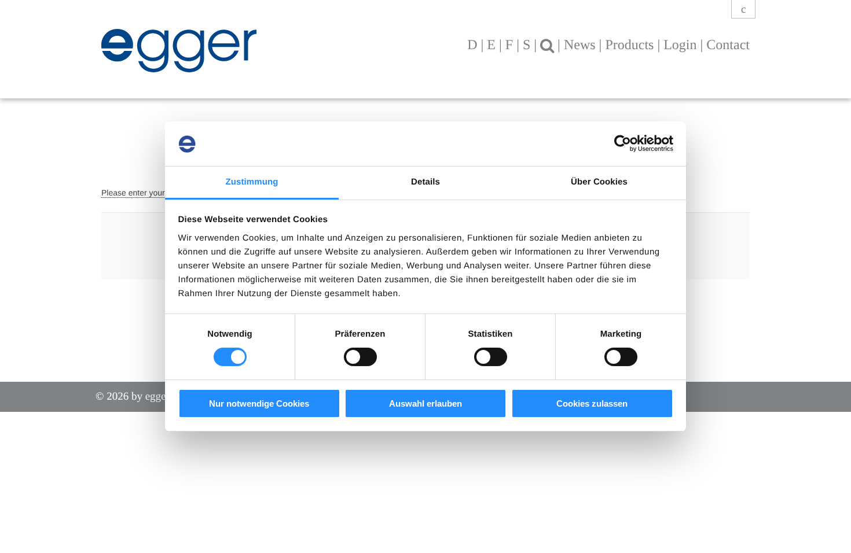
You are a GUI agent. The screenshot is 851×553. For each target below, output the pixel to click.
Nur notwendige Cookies (259, 403)
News (580, 45)
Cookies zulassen (592, 403)
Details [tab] (425, 182)
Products (629, 45)
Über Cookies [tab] (599, 182)
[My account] (743, 9)
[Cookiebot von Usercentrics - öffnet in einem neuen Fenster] (622, 143)
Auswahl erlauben (425, 403)
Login (679, 45)
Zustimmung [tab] (252, 182)
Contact (728, 45)
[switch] (360, 357)
